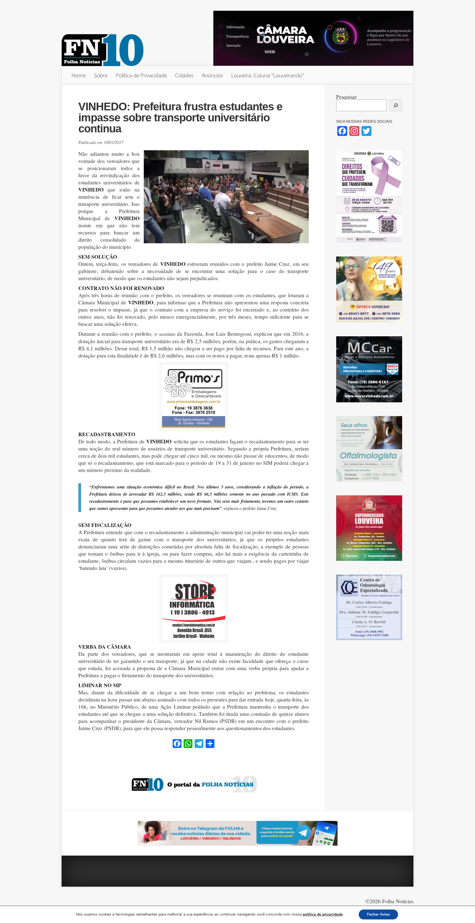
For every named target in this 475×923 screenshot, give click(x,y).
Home (78, 75)
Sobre (100, 75)
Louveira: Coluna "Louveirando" (267, 75)
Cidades (184, 75)
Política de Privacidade (141, 75)
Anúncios (212, 75)
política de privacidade (323, 914)
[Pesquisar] (396, 105)
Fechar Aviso (378, 914)
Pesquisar (346, 96)
